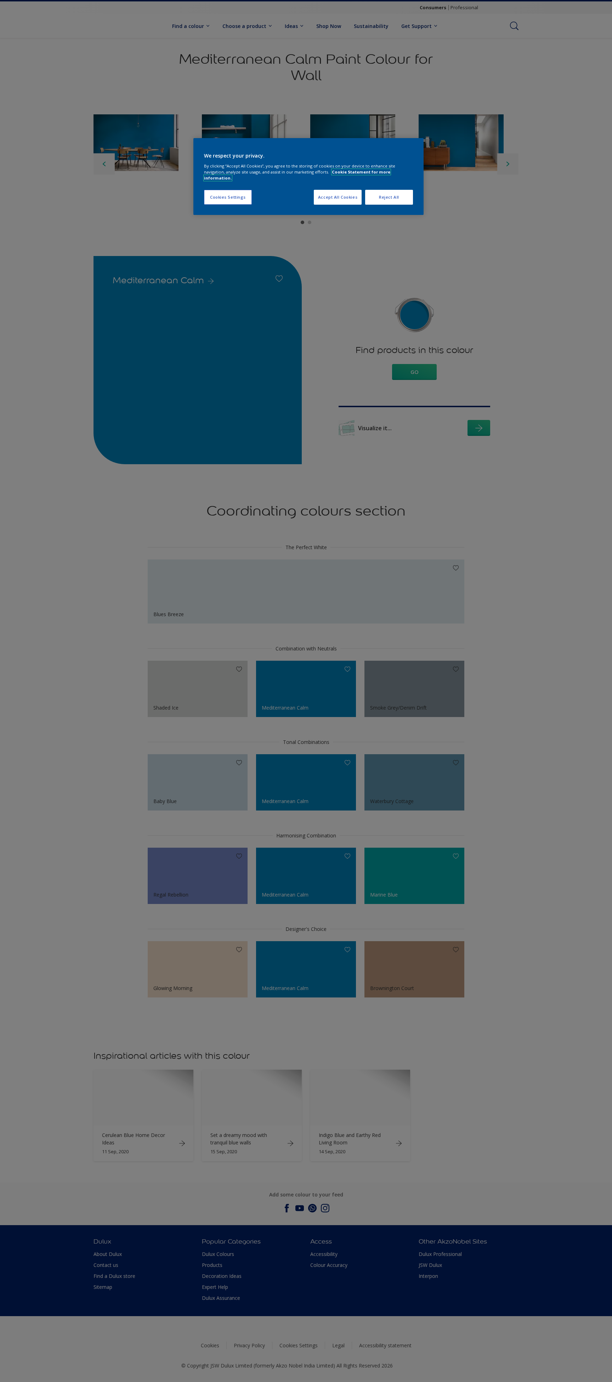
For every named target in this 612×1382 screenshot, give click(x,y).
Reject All (389, 197)
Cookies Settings (228, 197)
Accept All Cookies (337, 197)
